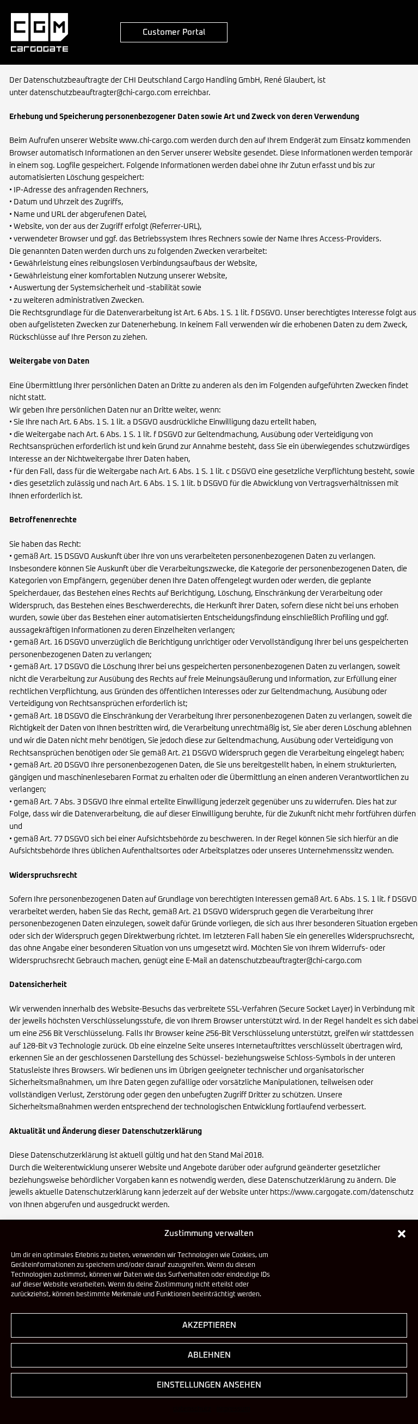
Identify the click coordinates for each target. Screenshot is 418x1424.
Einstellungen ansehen (209, 1385)
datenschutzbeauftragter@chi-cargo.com (100, 93)
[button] (401, 1233)
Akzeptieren (209, 1325)
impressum (233, 1409)
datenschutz (192, 1409)
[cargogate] (39, 32)
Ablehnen (209, 1355)
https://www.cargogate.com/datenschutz (342, 1192)
